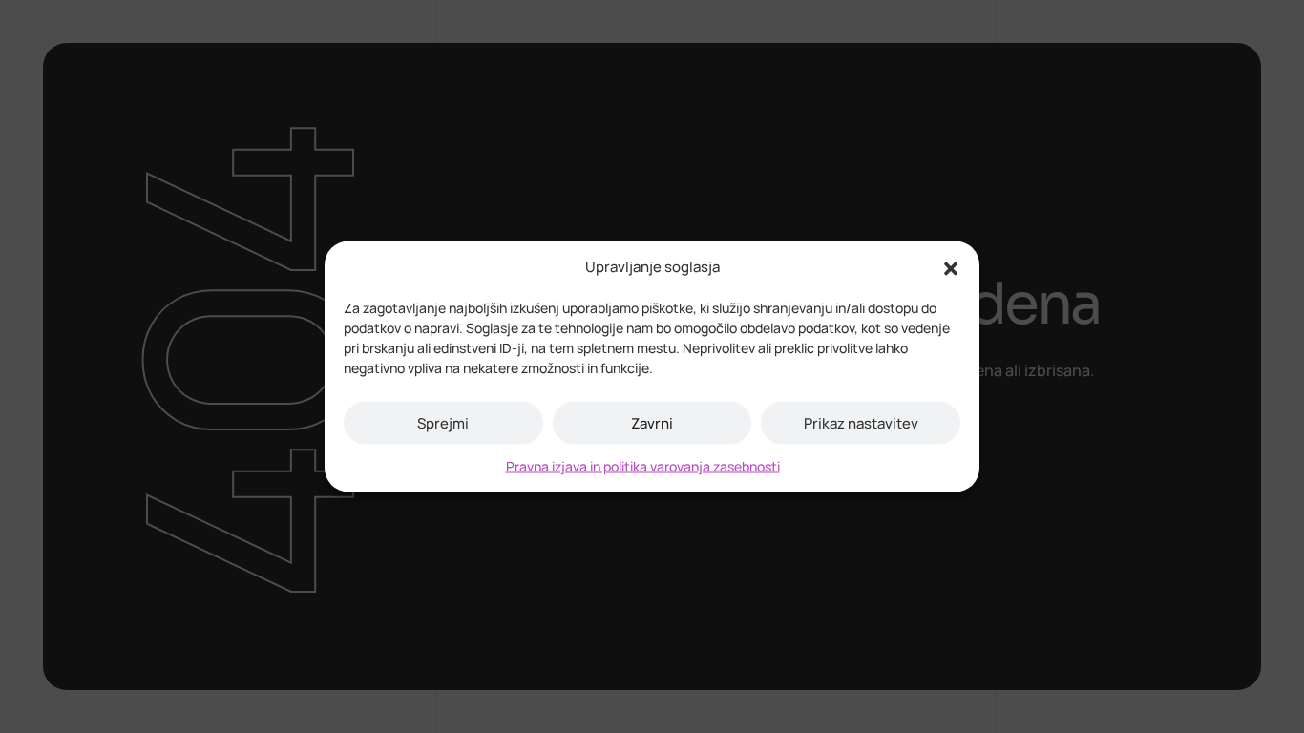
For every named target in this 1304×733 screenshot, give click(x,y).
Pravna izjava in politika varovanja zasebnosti (643, 466)
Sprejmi (443, 422)
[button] (950, 267)
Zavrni (652, 422)
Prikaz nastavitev (861, 422)
